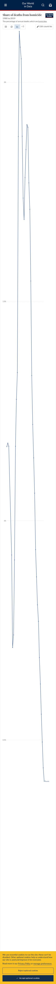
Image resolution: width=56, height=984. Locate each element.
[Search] (43, 5)
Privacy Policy (24, 964)
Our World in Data (28, 5)
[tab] (6, 26)
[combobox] (43, 5)
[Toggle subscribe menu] (50, 5)
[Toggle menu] (5, 5)
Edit (46, 27)
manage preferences (42, 964)
